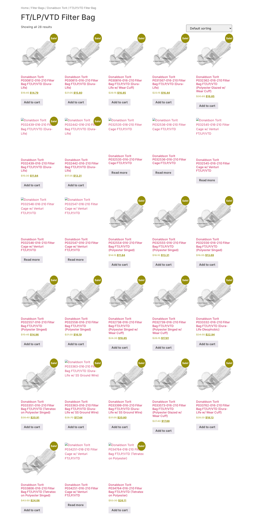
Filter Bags (38, 8)
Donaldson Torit (57, 8)
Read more (119, 172)
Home (25, 8)
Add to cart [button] (32, 102)
